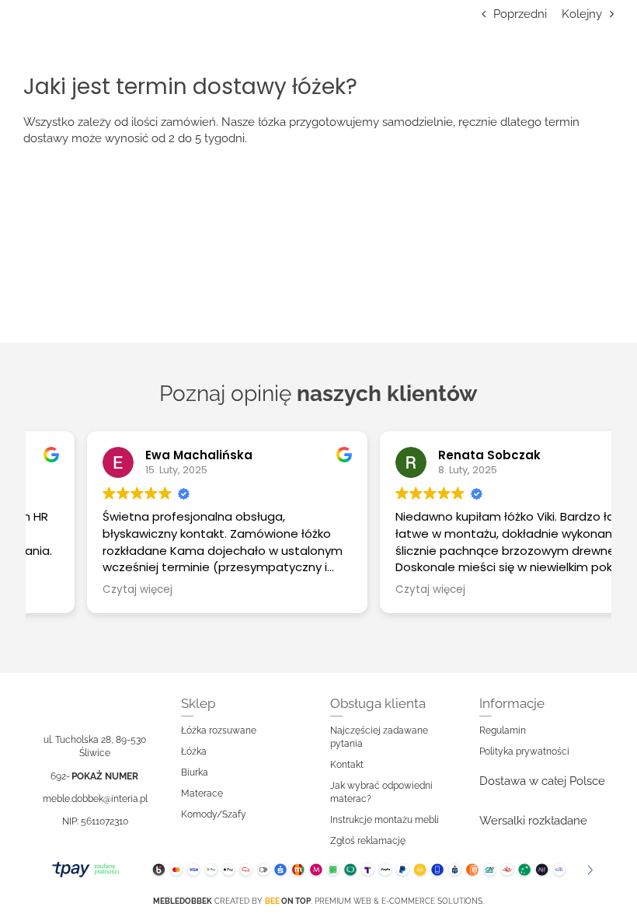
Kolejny (582, 14)
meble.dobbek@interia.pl (95, 798)
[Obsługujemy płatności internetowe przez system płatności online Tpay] (318, 870)
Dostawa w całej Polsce (542, 781)
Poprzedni (520, 14)
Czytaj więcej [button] (82, 590)
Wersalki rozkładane (533, 821)
